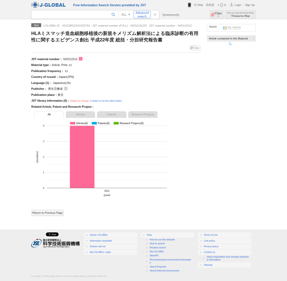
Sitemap (208, 265)
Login (237, 4)
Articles (80, 114)
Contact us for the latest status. (106, 101)
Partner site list (97, 246)
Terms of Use (211, 235)
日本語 (210, 4)
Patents (111, 114)
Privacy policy (211, 246)
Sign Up (250, 4)
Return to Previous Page (47, 212)
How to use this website (162, 239)
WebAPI (154, 255)
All (49, 114)
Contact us (209, 252)
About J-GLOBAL (99, 235)
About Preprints (158, 266)
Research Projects (143, 114)
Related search (158, 247)
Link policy (209, 240)
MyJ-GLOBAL (157, 251)
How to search (157, 243)
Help (200, 4)
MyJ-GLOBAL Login (100, 252)
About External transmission (164, 270)
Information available (101, 240)
